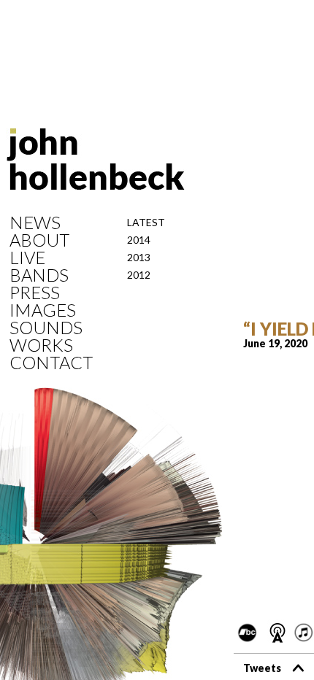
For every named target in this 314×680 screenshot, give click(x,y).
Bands (39, 275)
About (39, 240)
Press (34, 292)
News (35, 222)
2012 (138, 274)
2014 (138, 239)
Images (42, 310)
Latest (146, 222)
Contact (51, 362)
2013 (138, 257)
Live (27, 257)
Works (41, 345)
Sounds (46, 327)
